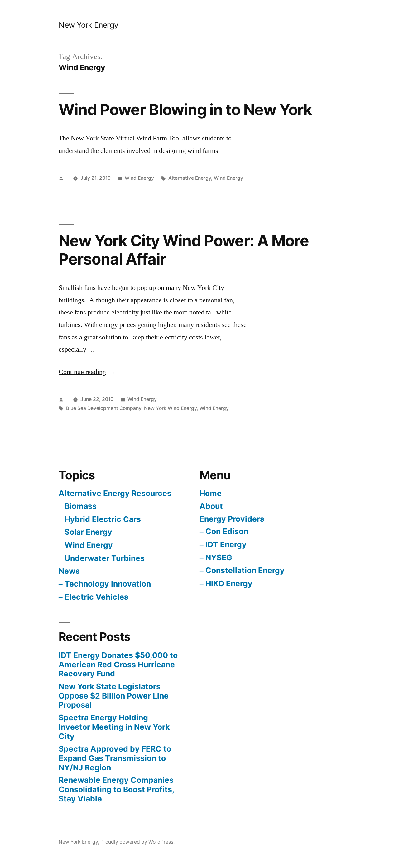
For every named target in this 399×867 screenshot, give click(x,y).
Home (211, 493)
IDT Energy (226, 544)
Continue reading (87, 372)
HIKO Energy (228, 583)
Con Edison (226, 531)
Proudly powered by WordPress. (137, 842)
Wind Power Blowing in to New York (185, 109)
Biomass (81, 506)
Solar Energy (88, 532)
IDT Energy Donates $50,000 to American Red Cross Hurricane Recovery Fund (118, 664)
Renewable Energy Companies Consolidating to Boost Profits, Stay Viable (116, 789)
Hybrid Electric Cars (103, 519)
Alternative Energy (189, 178)
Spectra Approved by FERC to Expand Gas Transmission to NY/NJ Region (115, 758)
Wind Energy (139, 178)
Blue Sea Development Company (103, 408)
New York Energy (88, 25)
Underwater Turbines (105, 558)
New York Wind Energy (170, 408)
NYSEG (218, 557)
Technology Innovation (108, 583)
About (211, 506)
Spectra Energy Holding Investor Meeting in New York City (114, 727)
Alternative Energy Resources (115, 493)
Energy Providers (232, 519)
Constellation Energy (245, 570)
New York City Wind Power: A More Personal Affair (184, 249)
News (69, 571)
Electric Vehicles (96, 597)
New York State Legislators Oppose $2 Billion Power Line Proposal (114, 695)
